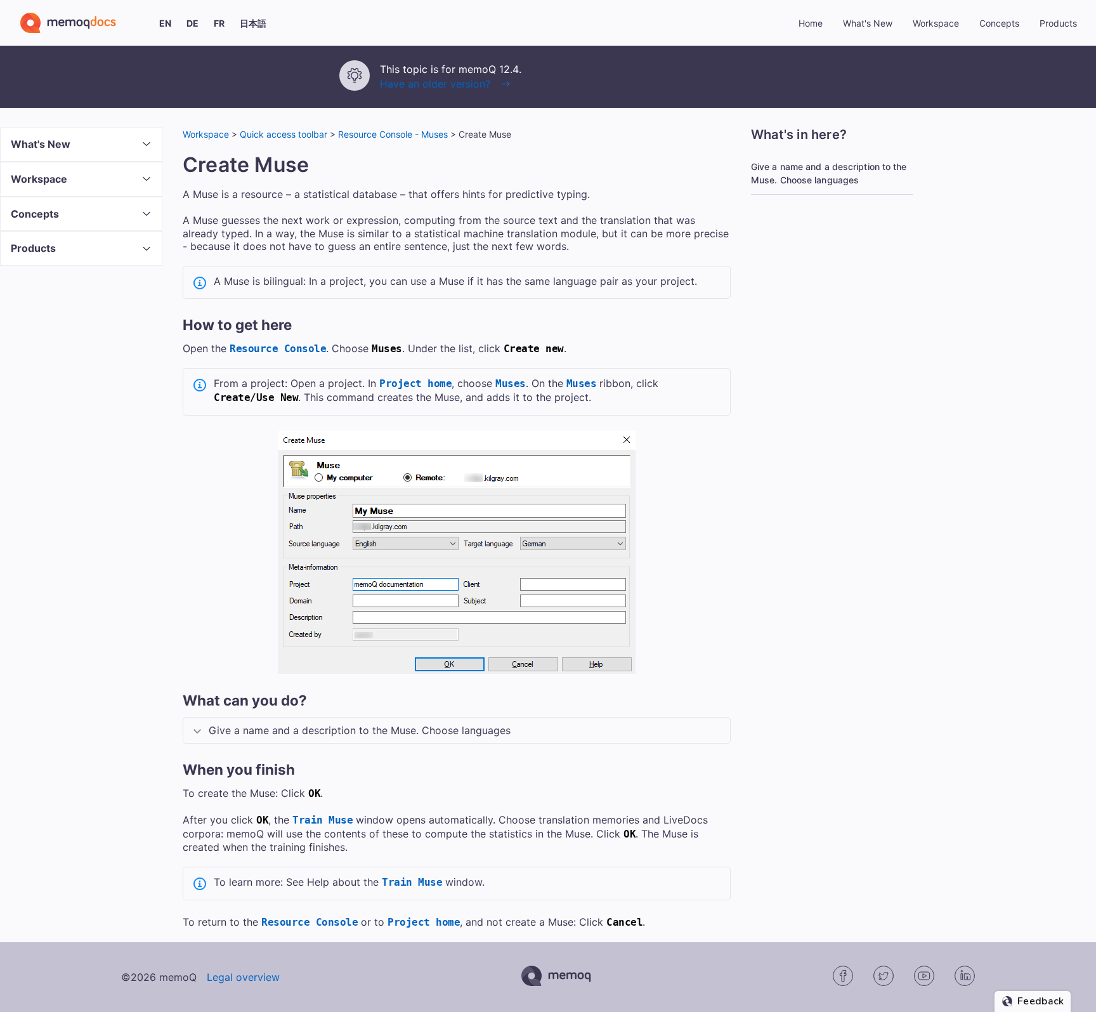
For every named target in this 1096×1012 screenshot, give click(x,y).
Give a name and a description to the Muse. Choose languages (829, 173)
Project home (415, 384)
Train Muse (322, 820)
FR (219, 23)
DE (192, 23)
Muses (510, 384)
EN (165, 23)
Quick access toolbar (283, 134)
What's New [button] (867, 23)
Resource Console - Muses (393, 134)
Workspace (206, 134)
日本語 (253, 23)
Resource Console (278, 349)
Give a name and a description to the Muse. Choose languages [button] (360, 730)
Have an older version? (435, 83)
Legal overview (243, 977)
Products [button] (1058, 23)
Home (811, 23)
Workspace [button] (936, 23)
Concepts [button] (999, 23)
